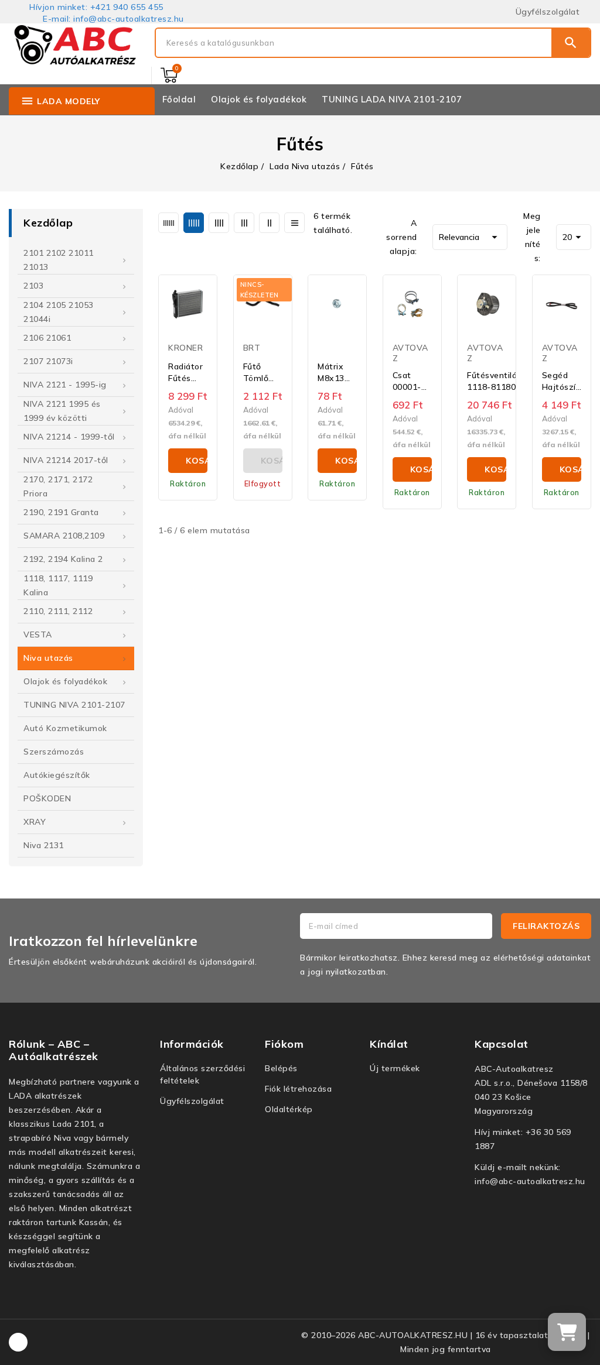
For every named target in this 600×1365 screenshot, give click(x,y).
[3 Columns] (244, 222)
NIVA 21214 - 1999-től (69, 436)
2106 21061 (47, 337)
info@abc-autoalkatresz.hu (530, 1181)
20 (573, 237)
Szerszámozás (53, 751)
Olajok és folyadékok (65, 681)
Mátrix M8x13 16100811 (337, 372)
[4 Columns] (219, 222)
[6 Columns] (168, 222)
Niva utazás (48, 658)
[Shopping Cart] (169, 75)
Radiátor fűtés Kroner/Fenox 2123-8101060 (195, 372)
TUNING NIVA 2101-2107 (74, 704)
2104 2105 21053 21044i (58, 312)
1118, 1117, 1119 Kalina (58, 585)
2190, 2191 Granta (61, 512)
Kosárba (196, 460)
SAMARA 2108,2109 (63, 535)
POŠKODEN (47, 798)
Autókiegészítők (56, 775)
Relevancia (470, 237)
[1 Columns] (294, 222)
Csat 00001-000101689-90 (417, 381)
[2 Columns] (269, 222)
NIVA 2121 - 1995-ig (65, 384)
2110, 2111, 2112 (58, 611)
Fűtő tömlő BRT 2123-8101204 (260, 372)
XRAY (34, 822)
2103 (33, 285)
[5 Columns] (193, 222)
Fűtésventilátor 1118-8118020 (498, 381)
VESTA (37, 634)
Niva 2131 (43, 845)
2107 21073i (48, 361)
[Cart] (567, 1332)
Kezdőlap (48, 222)
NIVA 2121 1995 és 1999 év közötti (62, 411)
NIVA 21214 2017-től (65, 460)
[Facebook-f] (18, 1342)
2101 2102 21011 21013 (58, 260)
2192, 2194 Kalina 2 (63, 559)
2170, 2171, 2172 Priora (58, 486)
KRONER (185, 347)
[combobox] (354, 43)
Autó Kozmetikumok (65, 728)
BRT (252, 347)
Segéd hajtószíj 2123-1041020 (560, 381)
